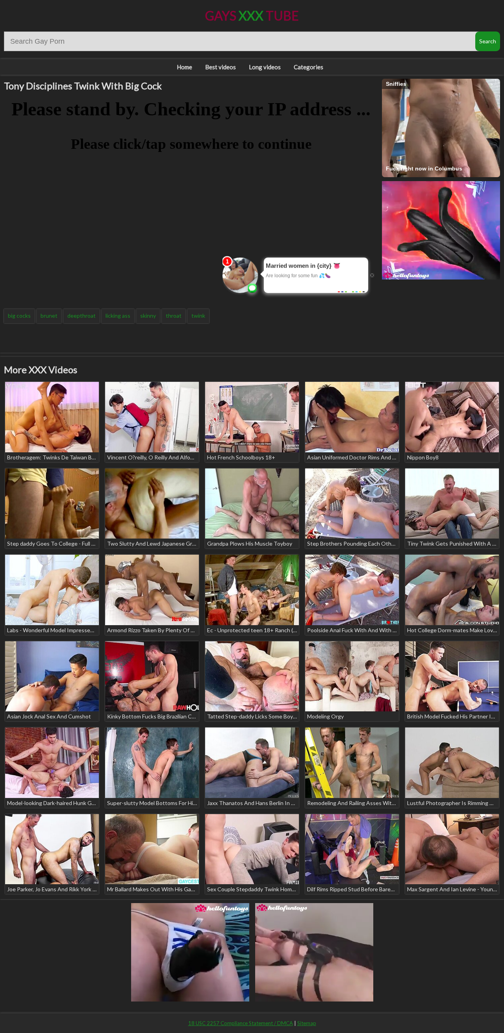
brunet (49, 315)
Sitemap (306, 1023)
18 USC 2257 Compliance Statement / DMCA (240, 1023)
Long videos (265, 66)
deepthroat (81, 315)
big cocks (19, 315)
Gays (252, 15)
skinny (148, 315)
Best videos (220, 66)
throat (174, 315)
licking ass (118, 315)
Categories (308, 66)
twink (198, 315)
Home (184, 66)
